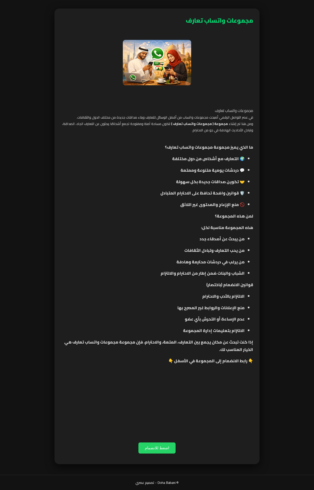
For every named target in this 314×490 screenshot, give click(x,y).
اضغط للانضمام (157, 448)
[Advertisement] (157, 408)
